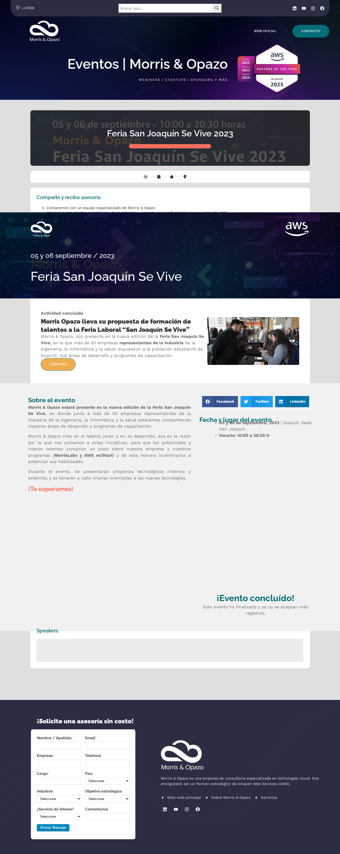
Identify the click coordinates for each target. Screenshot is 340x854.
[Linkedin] (294, 8)
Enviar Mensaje (53, 827)
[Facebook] (322, 8)
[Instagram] (313, 8)
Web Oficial (265, 31)
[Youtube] (304, 8)
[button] (220, 401)
